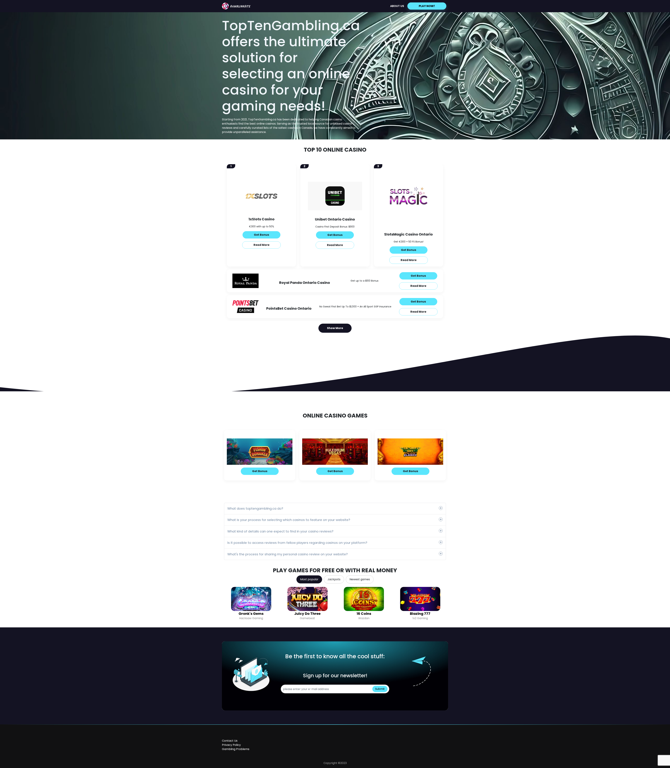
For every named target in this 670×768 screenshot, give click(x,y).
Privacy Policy (231, 745)
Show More (335, 328)
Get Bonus (261, 235)
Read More (261, 245)
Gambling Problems (235, 749)
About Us (397, 6)
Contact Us (229, 741)
